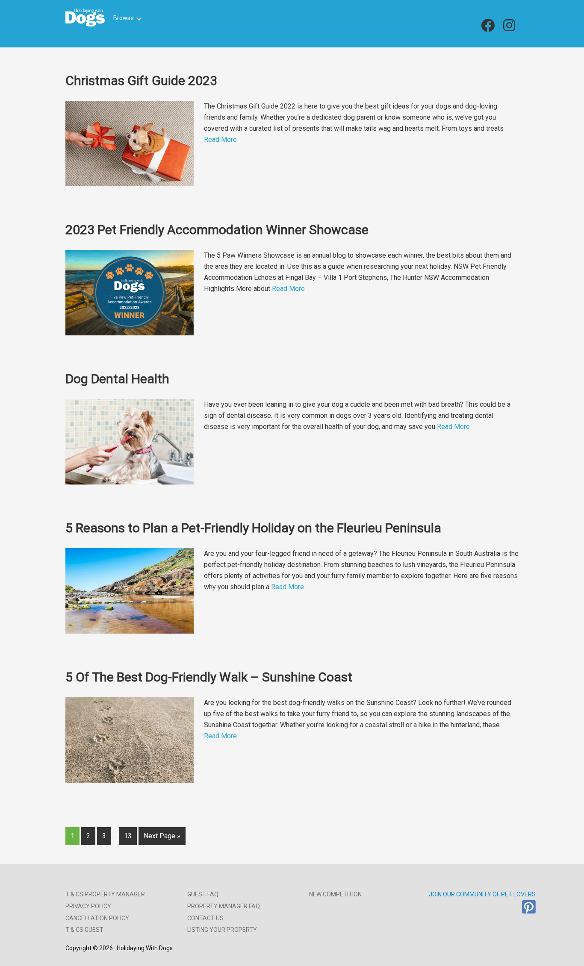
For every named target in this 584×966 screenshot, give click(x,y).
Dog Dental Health (117, 378)
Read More (220, 139)
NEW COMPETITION (335, 894)
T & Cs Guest (84, 929)
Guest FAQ (202, 894)
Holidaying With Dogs (85, 18)
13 (128, 836)
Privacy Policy (88, 906)
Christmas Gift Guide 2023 (141, 80)
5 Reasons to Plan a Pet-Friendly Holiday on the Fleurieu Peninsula (253, 527)
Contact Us (205, 918)
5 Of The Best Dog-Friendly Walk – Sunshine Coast (208, 676)
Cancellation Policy (97, 918)
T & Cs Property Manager (105, 894)
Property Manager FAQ (223, 906)
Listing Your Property (222, 929)
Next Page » (162, 836)
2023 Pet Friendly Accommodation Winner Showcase (217, 229)
